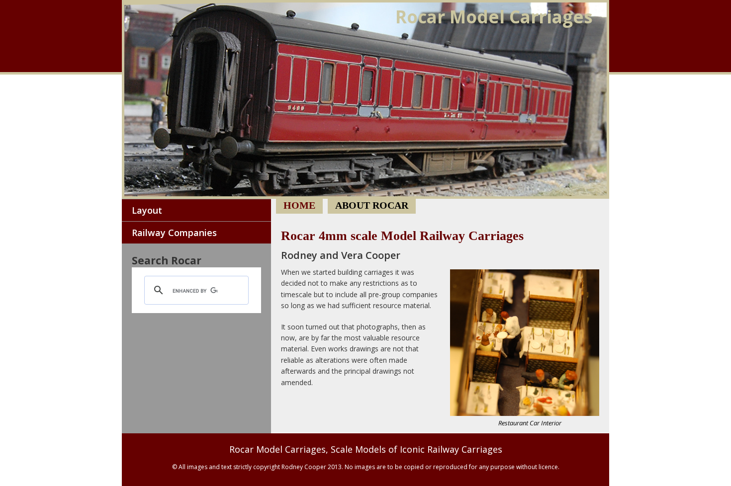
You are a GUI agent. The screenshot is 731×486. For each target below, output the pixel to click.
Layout (147, 210)
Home (365, 99)
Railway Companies (174, 233)
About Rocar (371, 205)
